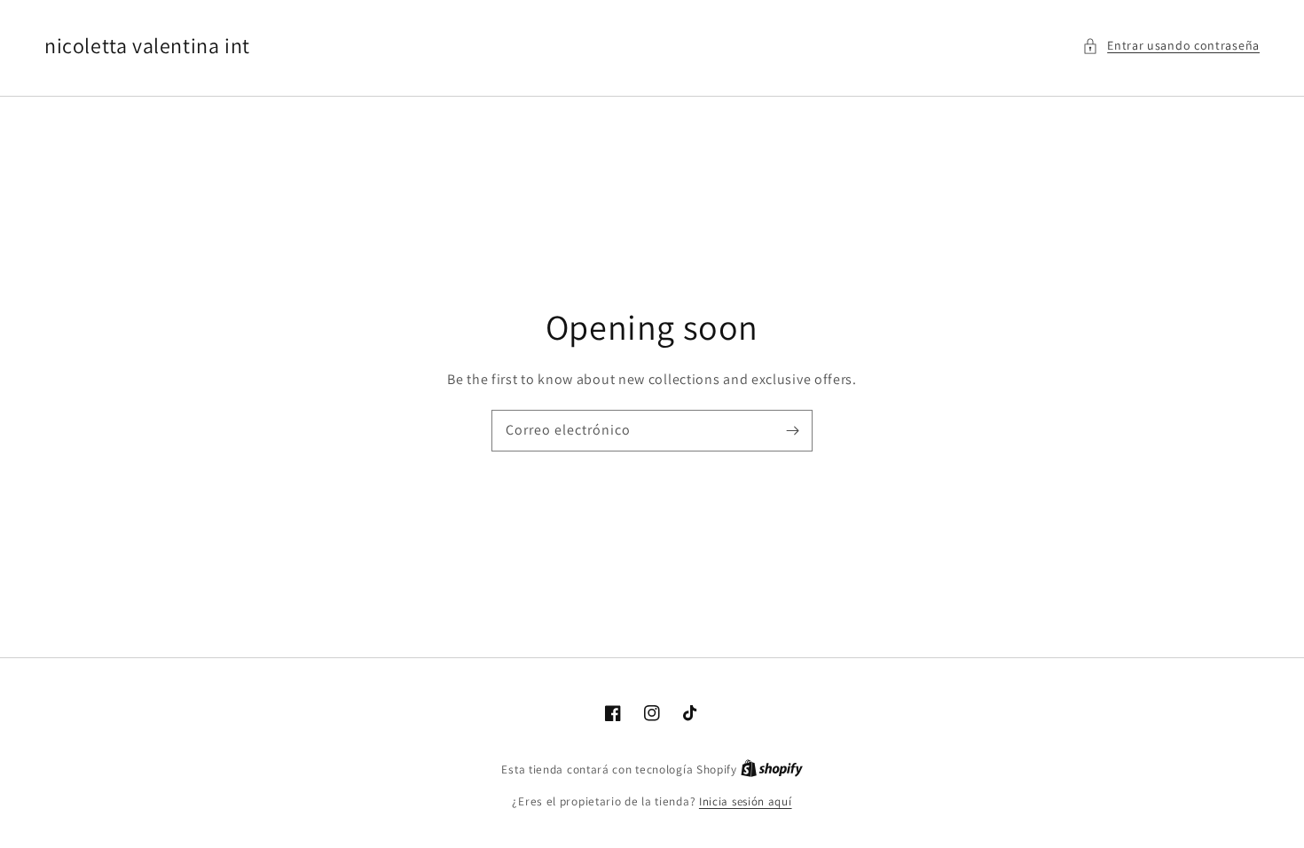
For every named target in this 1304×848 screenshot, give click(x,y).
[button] (1171, 46)
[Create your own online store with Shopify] (772, 769)
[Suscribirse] (792, 430)
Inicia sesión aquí (745, 801)
